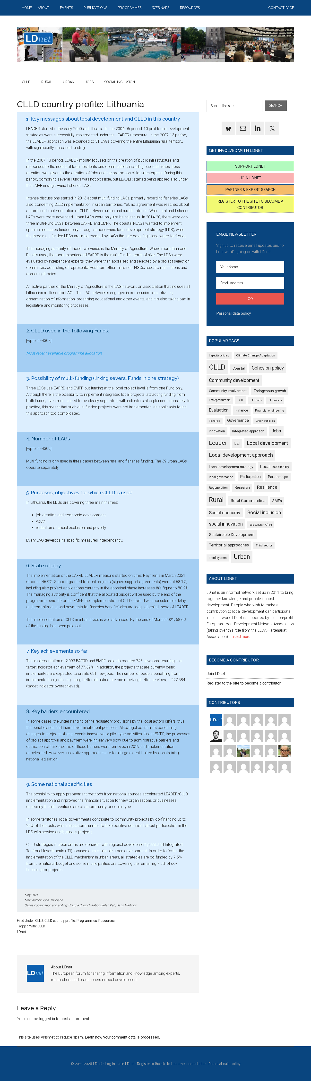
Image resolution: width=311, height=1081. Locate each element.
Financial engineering (269, 410)
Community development (234, 380)
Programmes (87, 921)
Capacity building (219, 355)
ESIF (241, 400)
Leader (218, 442)
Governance (238, 420)
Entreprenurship (220, 400)
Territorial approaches (229, 545)
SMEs (277, 501)
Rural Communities (248, 500)
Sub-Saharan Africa (261, 524)
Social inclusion (264, 512)
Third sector (264, 545)
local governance (221, 477)
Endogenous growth (270, 391)
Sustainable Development (232, 534)
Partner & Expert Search (250, 189)
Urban (242, 556)
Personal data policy (233, 313)
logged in (47, 1018)
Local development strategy (231, 467)
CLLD (39, 921)
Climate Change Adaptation (255, 355)
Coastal (239, 368)
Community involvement (228, 391)
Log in (110, 1064)
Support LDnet (250, 166)
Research (242, 487)
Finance (242, 410)
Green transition (265, 420)
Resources (106, 921)
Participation (250, 476)
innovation (217, 431)
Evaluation (219, 410)
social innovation (226, 524)
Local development (267, 443)
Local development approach (241, 455)
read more (242, 636)
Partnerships (278, 477)
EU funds (256, 400)
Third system (218, 558)
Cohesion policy (268, 368)
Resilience (267, 487)
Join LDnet (250, 178)
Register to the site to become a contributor (244, 683)
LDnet (155, 44)
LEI (237, 443)
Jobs (276, 430)
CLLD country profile (59, 921)
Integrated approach (248, 431)
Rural (216, 500)
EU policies (275, 400)
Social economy (224, 512)
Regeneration (218, 487)
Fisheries (214, 420)
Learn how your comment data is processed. (122, 1037)
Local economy (274, 466)
